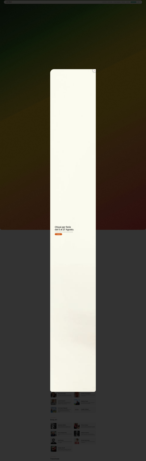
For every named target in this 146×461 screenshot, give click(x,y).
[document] (73, 230)
